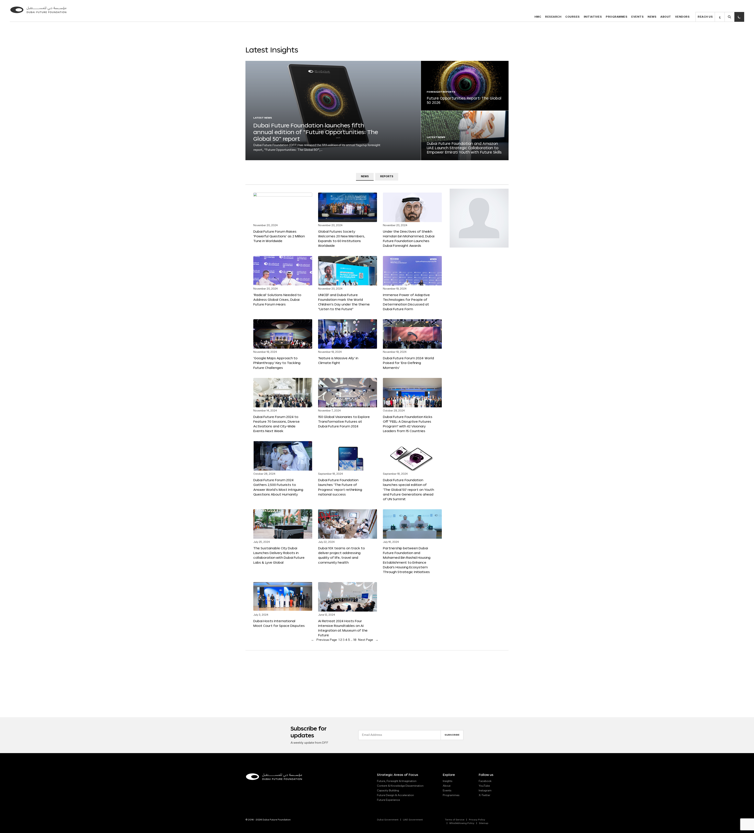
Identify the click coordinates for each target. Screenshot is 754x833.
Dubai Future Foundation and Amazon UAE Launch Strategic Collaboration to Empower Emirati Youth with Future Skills (464, 147)
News (652, 17)
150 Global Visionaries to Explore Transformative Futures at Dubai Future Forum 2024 (344, 421)
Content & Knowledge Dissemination (400, 786)
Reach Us (705, 17)
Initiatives (593, 17)
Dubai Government (387, 820)
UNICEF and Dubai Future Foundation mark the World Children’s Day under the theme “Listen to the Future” (344, 302)
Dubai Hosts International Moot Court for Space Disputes (279, 623)
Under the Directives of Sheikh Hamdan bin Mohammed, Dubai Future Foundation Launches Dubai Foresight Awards (408, 238)
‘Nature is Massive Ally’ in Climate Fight (338, 360)
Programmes (616, 17)
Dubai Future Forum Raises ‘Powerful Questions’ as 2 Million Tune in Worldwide (279, 236)
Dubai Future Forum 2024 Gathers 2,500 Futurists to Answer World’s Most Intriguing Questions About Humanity (278, 487)
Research (553, 17)
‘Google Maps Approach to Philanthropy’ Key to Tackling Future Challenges (276, 362)
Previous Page (324, 640)
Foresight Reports (441, 92)
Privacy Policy (477, 820)
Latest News (262, 118)
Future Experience (388, 800)
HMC (537, 17)
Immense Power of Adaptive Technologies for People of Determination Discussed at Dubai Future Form (406, 302)
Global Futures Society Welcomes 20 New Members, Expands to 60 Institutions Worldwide (341, 238)
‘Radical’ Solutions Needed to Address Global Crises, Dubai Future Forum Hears (277, 299)
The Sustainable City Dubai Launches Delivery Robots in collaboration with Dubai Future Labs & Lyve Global (279, 555)
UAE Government (413, 820)
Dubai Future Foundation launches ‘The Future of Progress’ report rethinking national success (340, 487)
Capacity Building (388, 790)
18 (354, 640)
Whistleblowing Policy (461, 823)
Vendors (682, 17)
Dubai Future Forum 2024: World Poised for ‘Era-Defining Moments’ (408, 362)
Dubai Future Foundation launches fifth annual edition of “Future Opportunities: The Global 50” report (315, 132)
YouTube (484, 786)
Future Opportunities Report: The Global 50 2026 (464, 100)
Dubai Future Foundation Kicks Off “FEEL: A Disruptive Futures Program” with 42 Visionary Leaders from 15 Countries (407, 424)
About (665, 17)
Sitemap (483, 823)
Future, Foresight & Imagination (396, 781)
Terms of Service (454, 820)
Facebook (485, 781)
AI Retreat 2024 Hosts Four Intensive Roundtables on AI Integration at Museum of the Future (343, 628)
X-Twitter (484, 795)
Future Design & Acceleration (395, 795)
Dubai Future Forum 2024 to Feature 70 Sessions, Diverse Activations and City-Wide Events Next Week (276, 424)
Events (637, 17)
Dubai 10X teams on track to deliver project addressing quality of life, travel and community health (341, 555)
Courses (572, 17)
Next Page (368, 640)
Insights (447, 781)
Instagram (485, 790)
